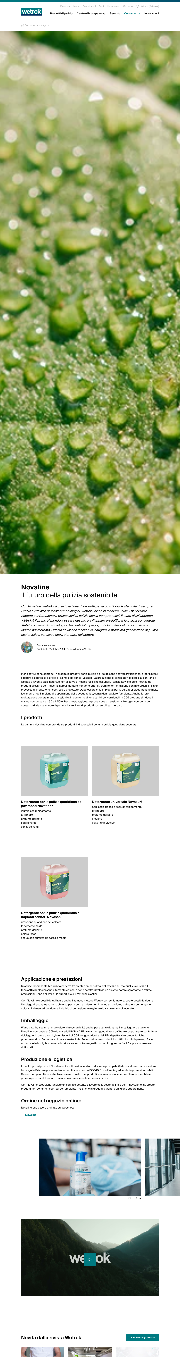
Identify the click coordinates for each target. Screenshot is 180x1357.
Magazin (45, 25)
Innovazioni (151, 13)
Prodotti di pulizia (61, 14)
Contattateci (89, 6)
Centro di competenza (91, 13)
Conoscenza (132, 13)
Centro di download (109, 6)
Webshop (128, 6)
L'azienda (65, 6)
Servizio (115, 13)
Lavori (76, 6)
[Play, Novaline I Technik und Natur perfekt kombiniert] (90, 1259)
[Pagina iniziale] (31, 12)
